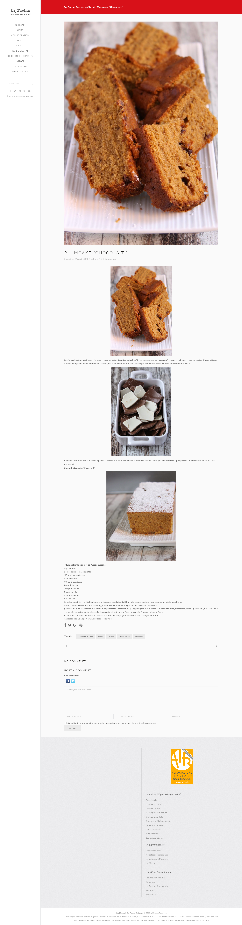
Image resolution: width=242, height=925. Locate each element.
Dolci (91, 7)
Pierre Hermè (125, 637)
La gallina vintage (154, 825)
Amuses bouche (153, 850)
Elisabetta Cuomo (154, 804)
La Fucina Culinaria (75, 7)
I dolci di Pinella (154, 808)
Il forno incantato (154, 817)
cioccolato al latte (85, 637)
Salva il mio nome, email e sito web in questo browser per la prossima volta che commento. (113, 723)
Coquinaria (151, 800)
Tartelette (151, 894)
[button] (68, 682)
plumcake (139, 637)
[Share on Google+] (75, 625)
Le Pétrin (150, 863)
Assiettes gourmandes (157, 855)
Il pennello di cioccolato (158, 821)
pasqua (111, 637)
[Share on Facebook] (65, 625)
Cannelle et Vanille (155, 878)
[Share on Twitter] (69, 625)
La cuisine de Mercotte (157, 859)
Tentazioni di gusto (155, 838)
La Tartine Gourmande (157, 886)
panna (100, 637)
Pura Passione (153, 834)
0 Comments (109, 259)
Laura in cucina (153, 829)
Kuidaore (150, 882)
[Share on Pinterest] (80, 625)
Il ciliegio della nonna (156, 813)
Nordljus (150, 890)
